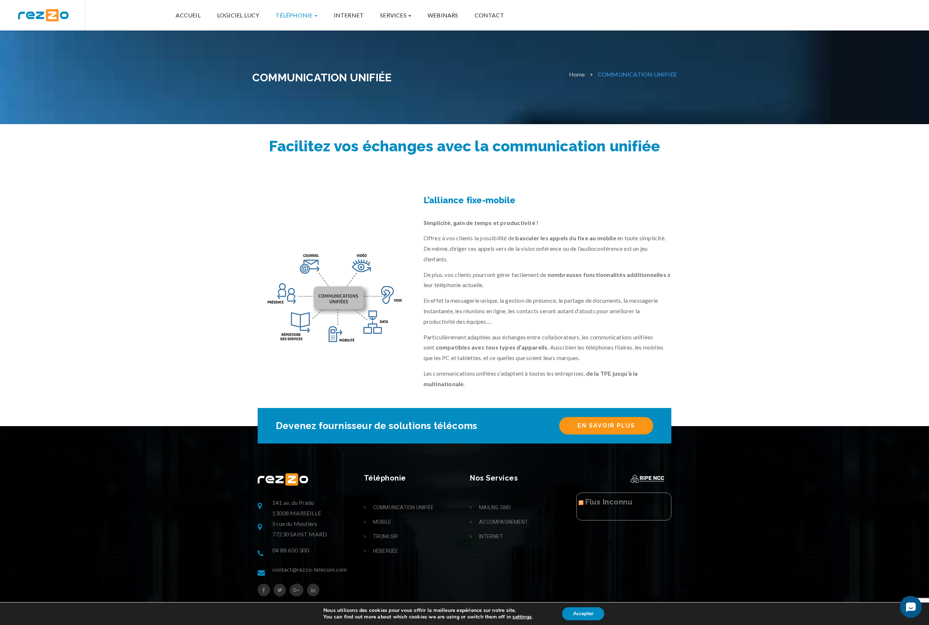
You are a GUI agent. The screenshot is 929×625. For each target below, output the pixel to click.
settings (522, 617)
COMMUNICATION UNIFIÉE (403, 507)
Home (577, 74)
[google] (296, 590)
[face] (264, 590)
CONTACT (489, 15)
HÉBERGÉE (385, 551)
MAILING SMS (495, 507)
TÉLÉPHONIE (294, 15)
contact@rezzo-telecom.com (309, 569)
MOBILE (382, 522)
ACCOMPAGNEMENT (503, 522)
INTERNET (349, 15)
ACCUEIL (188, 15)
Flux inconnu (608, 502)
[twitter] (280, 590)
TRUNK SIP (385, 536)
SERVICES (394, 15)
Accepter (583, 613)
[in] (313, 590)
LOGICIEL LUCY (238, 15)
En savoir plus (606, 425)
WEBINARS (442, 15)
